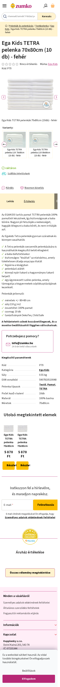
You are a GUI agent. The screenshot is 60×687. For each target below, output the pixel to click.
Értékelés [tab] (29, 201)
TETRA (43, 388)
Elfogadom (29, 679)
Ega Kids (53, 64)
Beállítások (28, 671)
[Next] (55, 144)
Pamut (51, 384)
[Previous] (4, 144)
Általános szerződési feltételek (21, 608)
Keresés (46, 16)
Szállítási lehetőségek (19, 173)
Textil (42, 384)
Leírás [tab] (10, 201)
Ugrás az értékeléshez (19, 64)
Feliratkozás (46, 505)
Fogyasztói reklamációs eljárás (21, 613)
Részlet (11, 465)
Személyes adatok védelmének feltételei (30, 517)
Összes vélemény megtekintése (30, 573)
